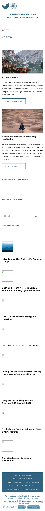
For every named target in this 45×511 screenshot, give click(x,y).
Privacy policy (33, 507)
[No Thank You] (42, 502)
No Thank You (18, 507)
